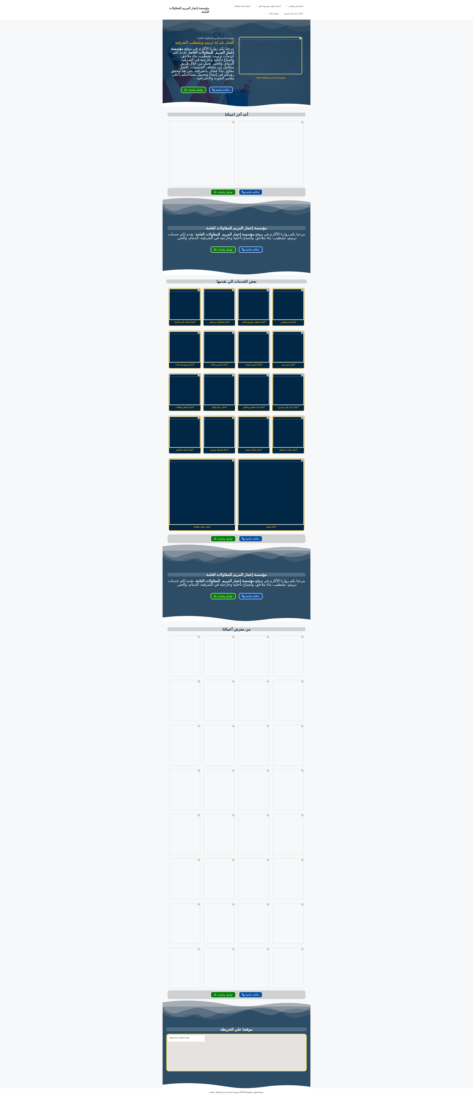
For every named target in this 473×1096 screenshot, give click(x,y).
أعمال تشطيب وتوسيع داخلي (269, 6)
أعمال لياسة (271, 527)
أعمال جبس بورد (288, 365)
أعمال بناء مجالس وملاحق (253, 407)
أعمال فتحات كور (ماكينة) (184, 322)
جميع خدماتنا (274, 13)
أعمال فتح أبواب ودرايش (219, 322)
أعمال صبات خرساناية (288, 450)
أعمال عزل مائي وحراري (293, 13)
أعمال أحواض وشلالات (185, 407)
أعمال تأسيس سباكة (219, 365)
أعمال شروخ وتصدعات (184, 365)
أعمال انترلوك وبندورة (219, 450)
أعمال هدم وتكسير (296, 6)
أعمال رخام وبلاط (219, 407)
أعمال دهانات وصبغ (254, 450)
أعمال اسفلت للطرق (184, 450)
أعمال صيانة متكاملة (242, 6)
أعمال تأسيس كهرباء (253, 365)
